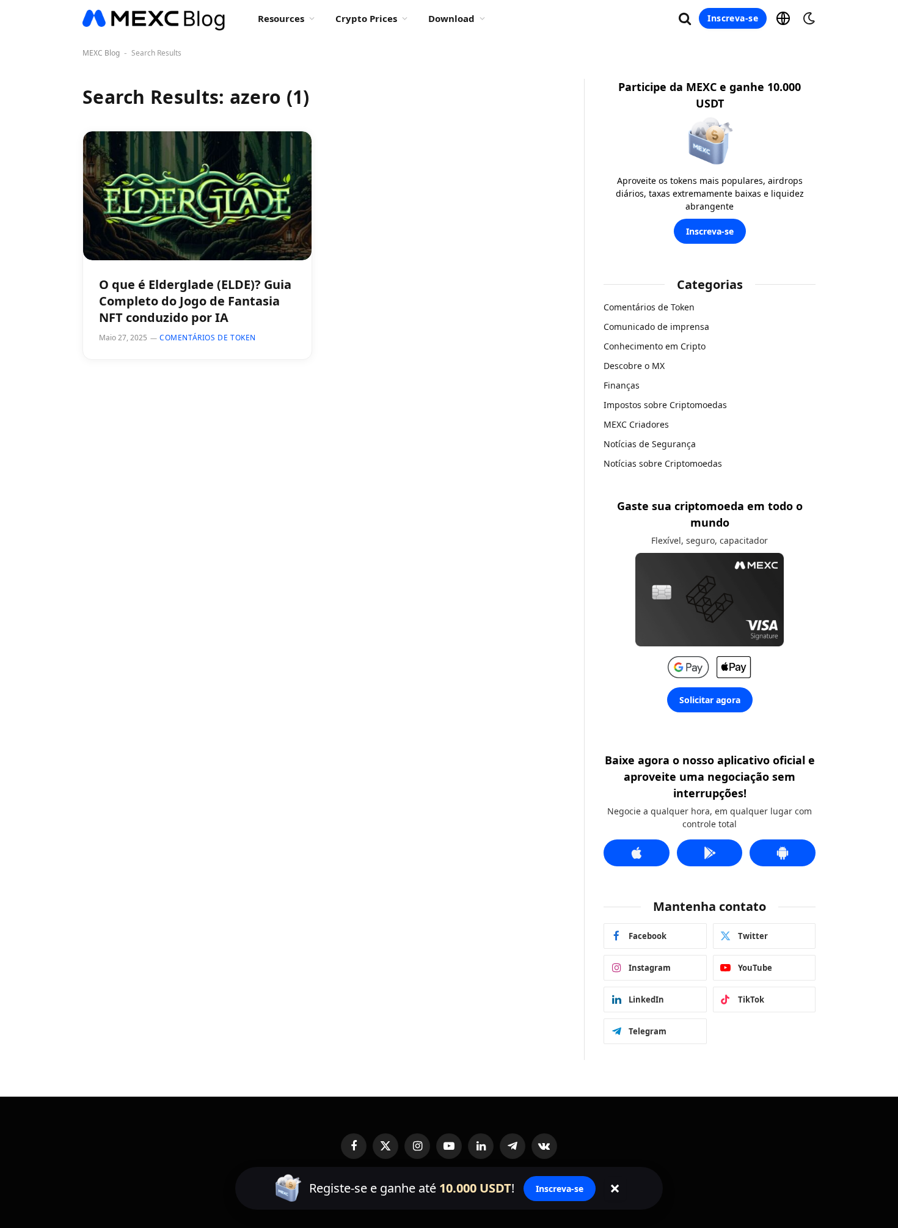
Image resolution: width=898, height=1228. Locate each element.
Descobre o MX (634, 365)
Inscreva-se (732, 18)
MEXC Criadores (636, 424)
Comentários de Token (207, 337)
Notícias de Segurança (650, 444)
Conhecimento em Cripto (655, 346)
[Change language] (783, 18)
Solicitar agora (709, 700)
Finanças (622, 385)
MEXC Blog (101, 53)
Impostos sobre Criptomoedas (665, 405)
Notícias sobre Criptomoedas (663, 463)
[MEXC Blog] (154, 18)
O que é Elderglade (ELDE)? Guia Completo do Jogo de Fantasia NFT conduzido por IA (195, 301)
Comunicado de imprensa (656, 326)
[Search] (684, 18)
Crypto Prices (366, 18)
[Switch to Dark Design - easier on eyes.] (808, 18)
